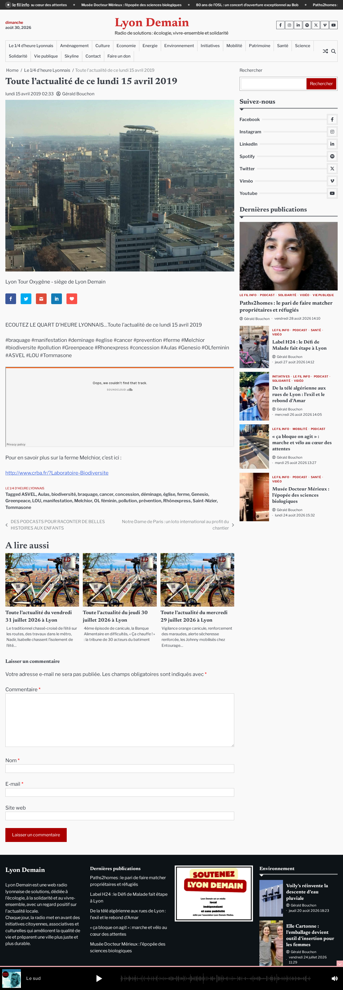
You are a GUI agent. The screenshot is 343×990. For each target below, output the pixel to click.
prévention (150, 500)
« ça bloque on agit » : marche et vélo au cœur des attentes (302, 443)
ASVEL (28, 494)
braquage (88, 494)
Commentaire (22, 689)
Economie (126, 45)
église (169, 494)
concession (127, 494)
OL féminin (105, 500)
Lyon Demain (152, 23)
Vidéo (304, 295)
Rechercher (251, 70)
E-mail (14, 784)
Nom (12, 760)
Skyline (72, 56)
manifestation (57, 500)
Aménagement (74, 45)
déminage (151, 494)
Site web (15, 808)
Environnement (179, 45)
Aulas (44, 494)
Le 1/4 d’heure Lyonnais (31, 45)
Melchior (83, 500)
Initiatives (210, 45)
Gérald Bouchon (78, 93)
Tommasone (18, 507)
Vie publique (46, 56)
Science (302, 45)
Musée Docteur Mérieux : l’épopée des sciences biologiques (75, 5)
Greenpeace (17, 500)
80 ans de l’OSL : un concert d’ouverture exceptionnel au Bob (191, 5)
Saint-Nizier (205, 500)
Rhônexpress (177, 500)
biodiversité (63, 494)
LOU (36, 500)
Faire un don (119, 56)
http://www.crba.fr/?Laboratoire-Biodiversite (57, 473)
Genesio (199, 494)
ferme (183, 494)
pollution (127, 500)
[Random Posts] (325, 51)
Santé (282, 45)
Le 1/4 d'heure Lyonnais (24, 488)
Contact (93, 56)
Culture (102, 45)
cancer (106, 494)
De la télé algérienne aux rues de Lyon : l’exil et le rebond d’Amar (299, 395)
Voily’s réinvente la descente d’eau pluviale (307, 892)
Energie (150, 45)
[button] (99, 978)
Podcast (267, 295)
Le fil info (248, 295)
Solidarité (18, 56)
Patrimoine (259, 45)
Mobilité (234, 45)
